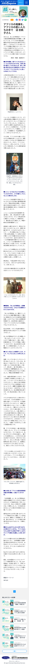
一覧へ (14, 651)
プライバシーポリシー (14, 661)
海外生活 (6, 580)
